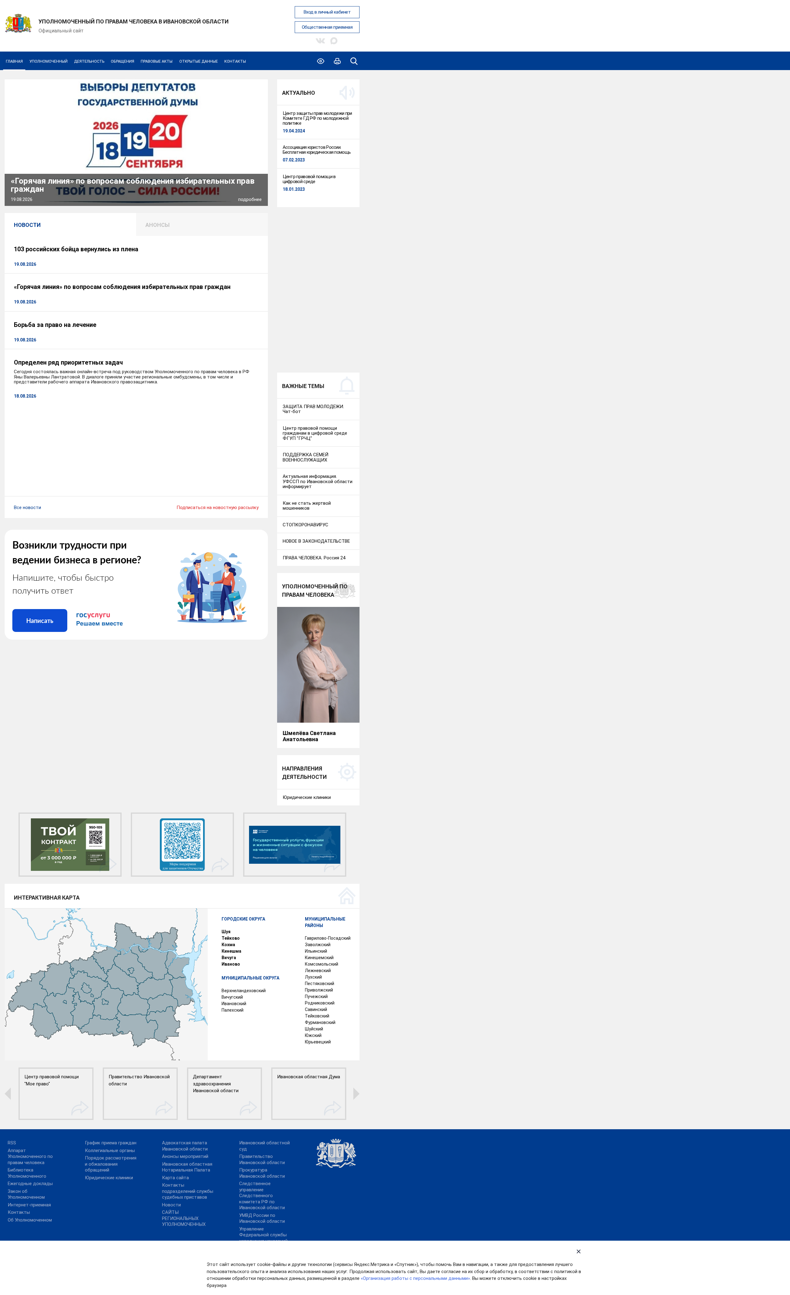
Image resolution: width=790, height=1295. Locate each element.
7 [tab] (50, 90)
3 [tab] (25, 90)
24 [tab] (154, 90)
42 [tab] (259, 97)
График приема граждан (110, 1143)
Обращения (122, 61)
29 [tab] (185, 90)
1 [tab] (12, 90)
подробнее (250, 199)
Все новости (27, 507)
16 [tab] (105, 90)
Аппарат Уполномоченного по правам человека (30, 1156)
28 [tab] (179, 90)
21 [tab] (136, 90)
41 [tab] (259, 90)
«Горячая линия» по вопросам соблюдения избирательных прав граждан (133, 185)
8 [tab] (56, 90)
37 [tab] (235, 90)
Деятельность (89, 61)
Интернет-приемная (29, 1205)
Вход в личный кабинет (327, 12)
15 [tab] (99, 90)
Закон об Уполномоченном (26, 1194)
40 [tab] (253, 90)
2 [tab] (19, 90)
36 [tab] (229, 90)
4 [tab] (31, 90)
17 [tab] (111, 90)
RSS (12, 1143)
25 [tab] (161, 90)
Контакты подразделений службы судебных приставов (187, 1191)
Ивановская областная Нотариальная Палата (187, 1167)
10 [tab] (68, 90)
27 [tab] (173, 90)
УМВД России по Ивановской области (262, 1218)
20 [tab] (130, 90)
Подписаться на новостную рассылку (218, 507)
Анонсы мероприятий (185, 1156)
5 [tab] (37, 90)
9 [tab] (62, 90)
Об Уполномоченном (30, 1220)
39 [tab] (247, 90)
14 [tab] (93, 90)
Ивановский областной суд (264, 1146)
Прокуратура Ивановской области (262, 1173)
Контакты (235, 61)
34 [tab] (216, 90)
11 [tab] (74, 90)
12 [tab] (80, 90)
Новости (171, 1205)
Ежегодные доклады (30, 1183)
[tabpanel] (136, 142)
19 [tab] (124, 90)
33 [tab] (210, 90)
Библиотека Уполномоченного (27, 1173)
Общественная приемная (327, 27)
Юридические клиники (109, 1177)
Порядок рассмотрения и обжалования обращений (110, 1164)
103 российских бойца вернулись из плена (76, 249)
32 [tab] (204, 90)
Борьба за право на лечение (55, 324)
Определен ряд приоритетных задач (68, 362)
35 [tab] (222, 90)
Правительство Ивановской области (262, 1159)
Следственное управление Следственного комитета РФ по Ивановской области (262, 1195)
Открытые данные (198, 61)
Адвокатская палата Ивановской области (185, 1146)
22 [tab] (142, 90)
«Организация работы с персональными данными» (415, 1278)
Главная (14, 61)
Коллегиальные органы (110, 1150)
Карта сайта (175, 1177)
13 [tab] (87, 90)
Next (251, 136)
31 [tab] (198, 90)
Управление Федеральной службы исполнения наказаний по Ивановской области (265, 1238)
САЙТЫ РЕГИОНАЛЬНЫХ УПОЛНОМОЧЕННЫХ (184, 1218)
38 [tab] (241, 90)
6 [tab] (43, 90)
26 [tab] (167, 90)
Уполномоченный (48, 61)
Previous (22, 136)
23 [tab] (148, 90)
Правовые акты (157, 61)
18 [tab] (117, 90)
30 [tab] (191, 90)
